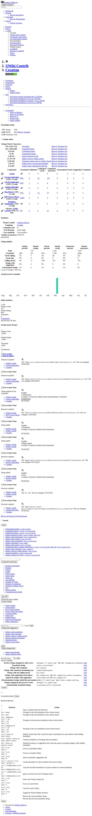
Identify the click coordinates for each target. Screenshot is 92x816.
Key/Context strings (12, 609)
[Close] (2, 692)
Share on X (14, 116)
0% (21, 211)
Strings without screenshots (15, 638)
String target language (13, 620)
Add (31, 626)
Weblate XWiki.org (11, 2)
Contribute (13, 49)
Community (9, 110)
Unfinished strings (28, 151)
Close (17, 696)
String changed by (11, 622)
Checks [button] (8, 21)
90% (21, 183)
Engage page (14, 118)
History (12, 91)
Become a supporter (17, 51)
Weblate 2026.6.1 (20, 805)
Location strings (11, 614)
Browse (20, 132)
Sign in (7, 29)
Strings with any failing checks (33, 159)
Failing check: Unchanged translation (35, 164)
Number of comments (13, 584)
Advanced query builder (9, 599)
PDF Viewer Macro (11, 197)
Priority (8, 570)
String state (9, 616)
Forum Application (12, 177)
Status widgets (15, 120)
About (12, 53)
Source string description (14, 612)
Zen (65, 146)
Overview (8, 85)
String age (9, 578)
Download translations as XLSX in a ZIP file (26, 103)
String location (10, 590)
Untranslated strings (29, 154)
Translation (9, 81)
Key (6, 588)
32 (38, 178)
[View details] (22, 360)
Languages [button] (9, 17)
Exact (26, 626)
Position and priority (12, 566)
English (24, 393)
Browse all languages (17, 19)
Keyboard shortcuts (17, 45)
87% (21, 193)
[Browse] (2, 174)
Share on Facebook (17, 114)
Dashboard (9, 11)
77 (48, 193)
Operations (9, 105)
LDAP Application (12, 182)
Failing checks (15, 93)
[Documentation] (1, 139)
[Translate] (2, 179)
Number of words (11, 582)
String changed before (13, 654)
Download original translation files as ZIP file (26, 97)
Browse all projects (16, 15)
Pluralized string (11, 640)
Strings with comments (13, 634)
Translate (27, 132)
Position (8, 568)
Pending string (10, 618)
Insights (8, 89)
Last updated (9, 580)
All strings (25, 146)
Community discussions (18, 37)
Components (9, 83)
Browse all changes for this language (14, 516)
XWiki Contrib (17, 66)
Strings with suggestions (14, 632)
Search (7, 87)
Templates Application (10, 203)
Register (8, 27)
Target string (9, 576)
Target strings (10, 607)
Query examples (6, 660)
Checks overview (16, 23)
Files (7, 95)
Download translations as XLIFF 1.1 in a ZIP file (27, 101)
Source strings (10, 605)
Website (12, 55)
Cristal (11, 174)
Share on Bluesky (16, 112)
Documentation (15, 43)
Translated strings (28, 149)
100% (22, 198)
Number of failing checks (14, 586)
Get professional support (18, 39)
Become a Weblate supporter (15, 813)
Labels (7, 572)
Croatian (12, 70)
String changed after (12, 652)
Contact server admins (18, 35)
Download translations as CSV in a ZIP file (25, 99)
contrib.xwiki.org (23, 223)
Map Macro (9, 192)
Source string (10, 574)
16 (38, 193)
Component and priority (13, 592)
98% (21, 178)
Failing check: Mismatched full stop (34, 166)
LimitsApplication (12, 187)
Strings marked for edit (30, 156)
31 (48, 211)
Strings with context (12, 642)
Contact (8, 809)
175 (48, 178)
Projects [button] (8, 13)
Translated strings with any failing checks (36, 161)
